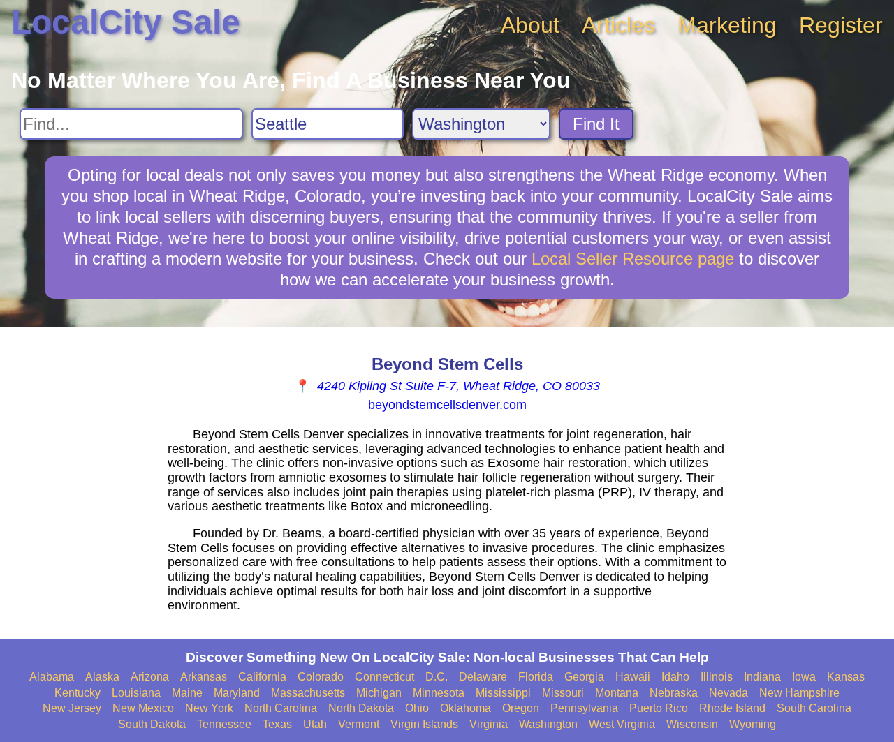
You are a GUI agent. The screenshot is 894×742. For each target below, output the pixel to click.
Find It (596, 123)
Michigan (379, 693)
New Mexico (143, 708)
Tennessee (224, 724)
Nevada (728, 693)
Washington (548, 724)
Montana (616, 693)
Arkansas (203, 677)
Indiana (762, 677)
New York (209, 708)
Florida (535, 677)
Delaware (483, 677)
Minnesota (438, 693)
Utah (315, 724)
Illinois (717, 677)
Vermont (358, 724)
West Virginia (622, 724)
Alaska (102, 677)
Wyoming (752, 724)
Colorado (321, 677)
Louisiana (136, 693)
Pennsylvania (584, 708)
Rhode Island (732, 708)
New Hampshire (799, 693)
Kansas (846, 677)
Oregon (520, 708)
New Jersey (72, 708)
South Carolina (814, 708)
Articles (618, 25)
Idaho (675, 677)
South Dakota (152, 724)
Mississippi (503, 693)
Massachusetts (308, 693)
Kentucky (77, 693)
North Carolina (280, 708)
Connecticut (384, 677)
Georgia (584, 677)
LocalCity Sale (125, 21)
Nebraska (674, 693)
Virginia (488, 724)
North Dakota (361, 708)
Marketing (727, 25)
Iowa (804, 677)
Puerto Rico (658, 708)
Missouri (563, 693)
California (262, 677)
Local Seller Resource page (633, 258)
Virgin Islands (424, 724)
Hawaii (632, 677)
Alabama (51, 677)
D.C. (436, 677)
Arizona (150, 677)
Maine (187, 693)
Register (841, 25)
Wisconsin (692, 724)
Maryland (237, 693)
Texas (277, 724)
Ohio (417, 708)
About (530, 25)
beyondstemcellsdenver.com (447, 405)
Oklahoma (465, 708)
